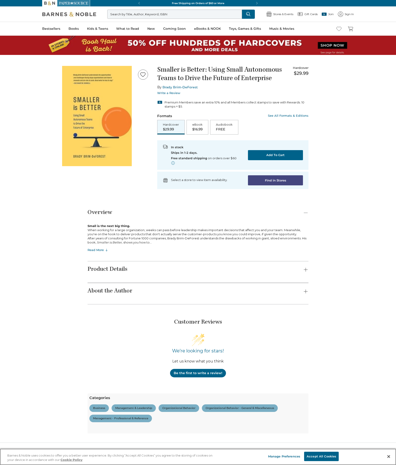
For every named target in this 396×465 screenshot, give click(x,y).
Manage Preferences (284, 456)
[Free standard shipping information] (173, 163)
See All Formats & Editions (288, 115)
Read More (96, 250)
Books (74, 29)
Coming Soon (174, 29)
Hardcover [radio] (171, 127)
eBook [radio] (197, 127)
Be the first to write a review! (198, 373)
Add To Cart (275, 155)
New (151, 29)
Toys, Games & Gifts (245, 29)
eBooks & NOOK (207, 29)
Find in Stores (275, 180)
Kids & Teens (97, 29)
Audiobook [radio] (224, 127)
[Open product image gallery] (97, 116)
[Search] (248, 14)
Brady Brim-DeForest (180, 87)
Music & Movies (281, 29)
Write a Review (168, 93)
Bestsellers (51, 29)
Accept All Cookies (321, 456)
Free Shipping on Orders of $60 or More (198, 3)
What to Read (127, 29)
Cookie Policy (71, 460)
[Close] (389, 456)
